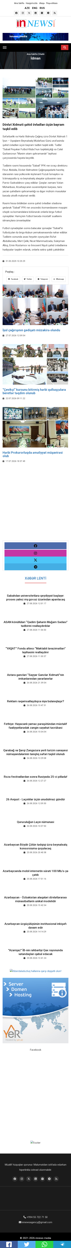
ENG (34, 8)
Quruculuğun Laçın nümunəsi (35, 822)
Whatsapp (60, 279)
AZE (27, 8)
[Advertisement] (35, 505)
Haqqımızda (31, 3)
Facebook (14, 279)
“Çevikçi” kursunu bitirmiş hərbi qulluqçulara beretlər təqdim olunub (34, 391)
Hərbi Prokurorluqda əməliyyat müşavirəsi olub (33, 454)
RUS (42, 8)
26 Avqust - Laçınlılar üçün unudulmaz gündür (35, 799)
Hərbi (42, 54)
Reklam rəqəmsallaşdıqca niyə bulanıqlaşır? (35, 701)
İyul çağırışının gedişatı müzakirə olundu (31, 330)
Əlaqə (41, 3)
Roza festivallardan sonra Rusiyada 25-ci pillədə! (35, 776)
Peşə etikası (52, 3)
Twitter (29, 279)
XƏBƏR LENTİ (35, 578)
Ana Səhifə (19, 3)
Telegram (44, 279)
